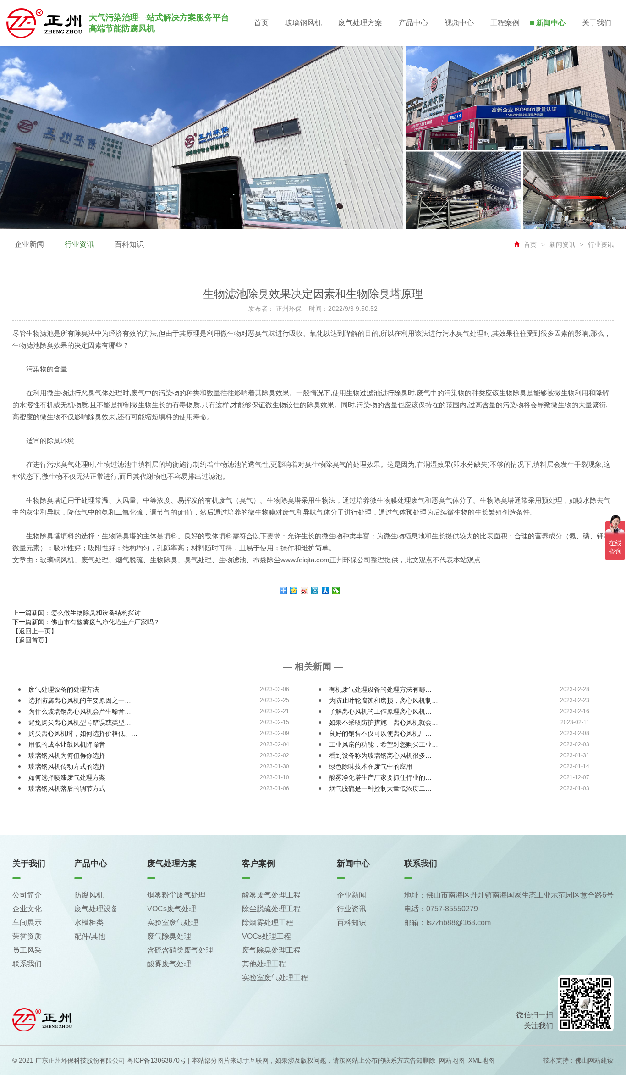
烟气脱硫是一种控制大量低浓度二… (380, 788)
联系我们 (27, 964)
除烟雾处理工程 (267, 922)
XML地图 (481, 1060)
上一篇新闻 (76, 612)
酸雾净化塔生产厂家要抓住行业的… (380, 777)
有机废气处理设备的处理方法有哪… (380, 689)
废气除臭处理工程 (271, 950)
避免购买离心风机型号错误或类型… (79, 722)
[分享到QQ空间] (294, 590)
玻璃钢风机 (303, 23)
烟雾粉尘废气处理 (176, 895)
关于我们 (596, 23)
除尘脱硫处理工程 (271, 909)
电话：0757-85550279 (441, 909)
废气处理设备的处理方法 (63, 689)
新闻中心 (551, 23)
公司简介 (27, 895)
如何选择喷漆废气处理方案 (66, 777)
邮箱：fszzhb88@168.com (447, 922)
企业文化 (27, 909)
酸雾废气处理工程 (271, 895)
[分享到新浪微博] (304, 590)
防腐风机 (89, 895)
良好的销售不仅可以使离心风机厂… (380, 733)
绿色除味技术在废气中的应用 (370, 766)
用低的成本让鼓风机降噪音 (66, 744)
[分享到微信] (336, 590)
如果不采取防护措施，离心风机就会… (383, 722)
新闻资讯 (562, 244)
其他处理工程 (264, 964)
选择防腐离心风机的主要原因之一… (79, 700)
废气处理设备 (96, 909)
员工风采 (27, 950)
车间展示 (27, 922)
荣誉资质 (27, 936)
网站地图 (452, 1060)
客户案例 (258, 863)
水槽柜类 (89, 922)
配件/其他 (89, 936)
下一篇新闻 (86, 622)
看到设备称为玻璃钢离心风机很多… (380, 755)
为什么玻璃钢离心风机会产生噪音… (79, 711)
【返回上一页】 (34, 631)
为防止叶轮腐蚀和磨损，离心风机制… (383, 700)
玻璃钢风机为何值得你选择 (66, 755)
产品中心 (413, 23)
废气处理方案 (360, 23)
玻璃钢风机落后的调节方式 (66, 788)
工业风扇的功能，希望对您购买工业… (383, 744)
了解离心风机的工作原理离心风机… (380, 711)
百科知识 (129, 244)
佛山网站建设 (594, 1060)
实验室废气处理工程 (275, 977)
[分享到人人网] (325, 590)
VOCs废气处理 (171, 909)
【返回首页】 (31, 640)
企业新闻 (29, 244)
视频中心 (459, 23)
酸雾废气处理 (169, 964)
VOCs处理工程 (266, 936)
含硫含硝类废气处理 (180, 950)
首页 (261, 23)
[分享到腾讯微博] (315, 590)
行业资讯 (79, 244)
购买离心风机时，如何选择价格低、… (82, 733)
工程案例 (505, 23)
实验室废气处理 (172, 922)
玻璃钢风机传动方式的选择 (66, 766)
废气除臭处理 (169, 936)
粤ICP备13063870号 (156, 1060)
